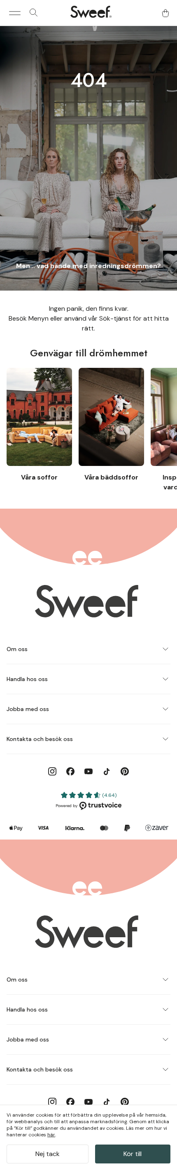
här (51, 1134)
